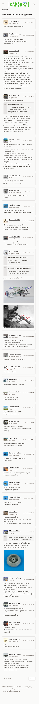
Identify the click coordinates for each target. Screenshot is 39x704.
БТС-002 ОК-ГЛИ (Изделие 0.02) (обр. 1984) (15, 335)
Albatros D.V (13, 438)
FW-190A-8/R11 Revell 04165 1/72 (15, 531)
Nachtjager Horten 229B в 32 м (15, 622)
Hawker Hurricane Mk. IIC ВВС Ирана (15, 354)
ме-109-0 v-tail (14, 468)
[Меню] (3, 4)
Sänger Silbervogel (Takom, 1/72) (15, 176)
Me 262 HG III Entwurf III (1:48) (15, 603)
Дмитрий (5, 10)
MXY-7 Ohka (13, 512)
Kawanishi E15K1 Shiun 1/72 (15, 379)
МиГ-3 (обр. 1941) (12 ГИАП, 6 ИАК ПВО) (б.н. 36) (15, 237)
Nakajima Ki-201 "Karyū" (15, 140)
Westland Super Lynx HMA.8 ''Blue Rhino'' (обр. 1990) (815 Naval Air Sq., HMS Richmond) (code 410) (15, 34)
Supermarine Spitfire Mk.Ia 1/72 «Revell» (15, 453)
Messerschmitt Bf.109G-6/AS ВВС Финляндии (15, 190)
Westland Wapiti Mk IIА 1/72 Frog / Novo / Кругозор (15, 205)
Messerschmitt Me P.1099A (15, 407)
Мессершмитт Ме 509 (15, 95)
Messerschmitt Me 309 (15, 51)
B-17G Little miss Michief (15, 367)
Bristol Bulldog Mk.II (15, 251)
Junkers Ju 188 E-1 (15, 220)
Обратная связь (14, 691)
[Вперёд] (34, 678)
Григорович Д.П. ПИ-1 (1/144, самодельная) (15, 21)
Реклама (5, 691)
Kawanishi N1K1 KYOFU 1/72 (15, 392)
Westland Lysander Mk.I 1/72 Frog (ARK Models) (15, 482)
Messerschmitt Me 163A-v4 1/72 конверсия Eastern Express (15, 497)
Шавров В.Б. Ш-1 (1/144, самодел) (15, 639)
